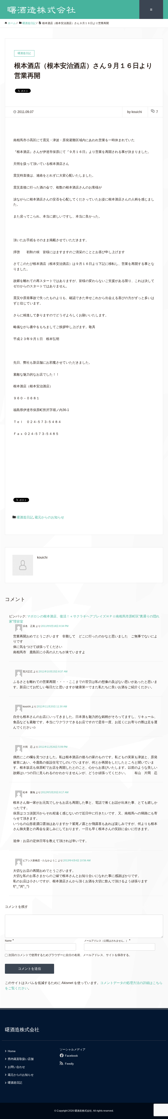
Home (12, 1051)
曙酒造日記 (25, 517)
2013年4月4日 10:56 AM (77, 860)
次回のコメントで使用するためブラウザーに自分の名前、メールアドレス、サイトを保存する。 (70, 955)
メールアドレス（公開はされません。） (106, 940)
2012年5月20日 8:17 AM (54, 792)
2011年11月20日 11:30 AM (52, 706)
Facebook (71, 1055)
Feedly (69, 1063)
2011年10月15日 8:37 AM (53, 671)
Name (8, 940)
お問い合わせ (16, 1067)
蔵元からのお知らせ (49, 517)
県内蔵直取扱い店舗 (21, 1059)
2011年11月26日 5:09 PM (53, 746)
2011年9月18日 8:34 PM (54, 626)
